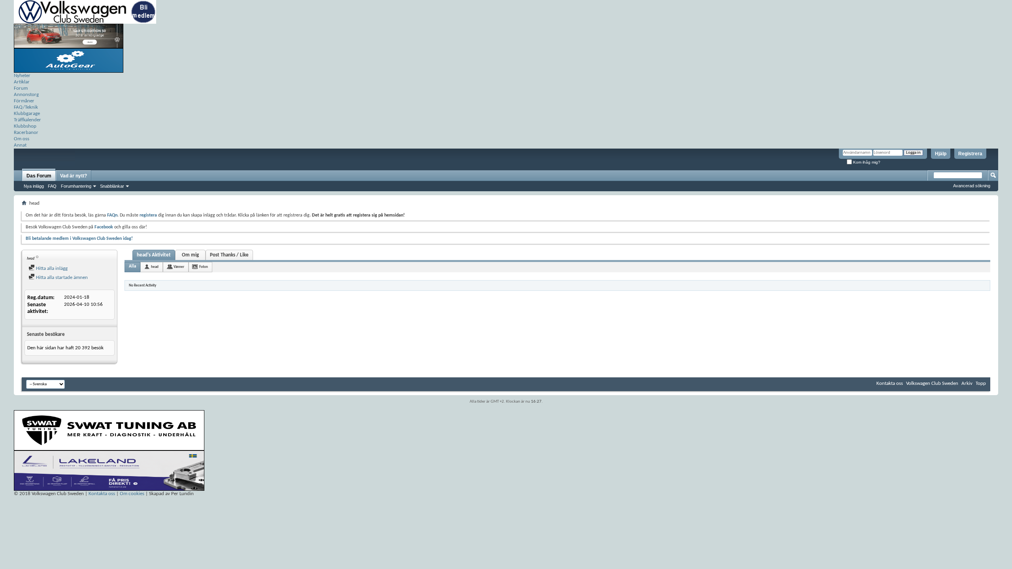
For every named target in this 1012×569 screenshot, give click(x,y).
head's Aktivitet (154, 255)
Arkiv (966, 383)
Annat (20, 145)
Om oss (21, 138)
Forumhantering (76, 186)
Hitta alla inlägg (51, 268)
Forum (21, 88)
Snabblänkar (112, 186)
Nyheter (22, 75)
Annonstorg (26, 94)
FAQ (52, 186)
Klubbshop (25, 126)
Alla (132, 266)
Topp (981, 383)
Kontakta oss (889, 383)
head (155, 267)
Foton (203, 267)
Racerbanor (26, 132)
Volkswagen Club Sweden (932, 383)
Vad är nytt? (73, 176)
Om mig (190, 255)
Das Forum (38, 176)
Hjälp (940, 153)
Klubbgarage (27, 113)
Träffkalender (27, 119)
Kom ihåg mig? (866, 162)
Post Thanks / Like (229, 255)
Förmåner (24, 101)
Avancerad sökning (971, 185)
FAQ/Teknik (26, 107)
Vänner (179, 267)
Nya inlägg (34, 186)
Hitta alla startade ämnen (61, 277)
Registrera (970, 153)
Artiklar (22, 82)
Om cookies (132, 493)
